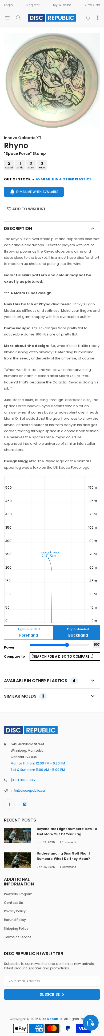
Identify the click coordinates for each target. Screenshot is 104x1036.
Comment (68, 842)
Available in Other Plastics (39, 681)
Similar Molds (24, 696)
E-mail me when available (37, 191)
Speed (9, 165)
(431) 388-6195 (23, 780)
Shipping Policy (16, 928)
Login (8, 5)
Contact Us (13, 902)
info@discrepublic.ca (28, 790)
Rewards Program (18, 894)
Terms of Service (17, 937)
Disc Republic (50, 1019)
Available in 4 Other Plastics (63, 179)
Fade (42, 165)
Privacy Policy (15, 911)
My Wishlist (62, 5)
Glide (20, 165)
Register (32, 5)
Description (18, 228)
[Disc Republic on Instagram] (24, 804)
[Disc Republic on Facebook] (9, 804)
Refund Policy (15, 919)
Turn (31, 165)
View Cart (92, 5)
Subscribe (50, 994)
